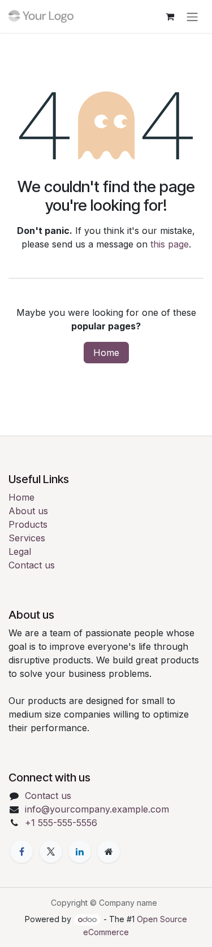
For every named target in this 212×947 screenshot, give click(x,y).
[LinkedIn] (79, 851)
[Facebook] (21, 851)
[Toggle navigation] (192, 16)
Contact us (31, 565)
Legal (19, 551)
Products (27, 524)
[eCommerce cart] (169, 16)
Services (26, 538)
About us (28, 510)
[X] (51, 851)
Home (106, 352)
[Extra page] (108, 851)
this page (169, 244)
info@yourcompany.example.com (97, 809)
